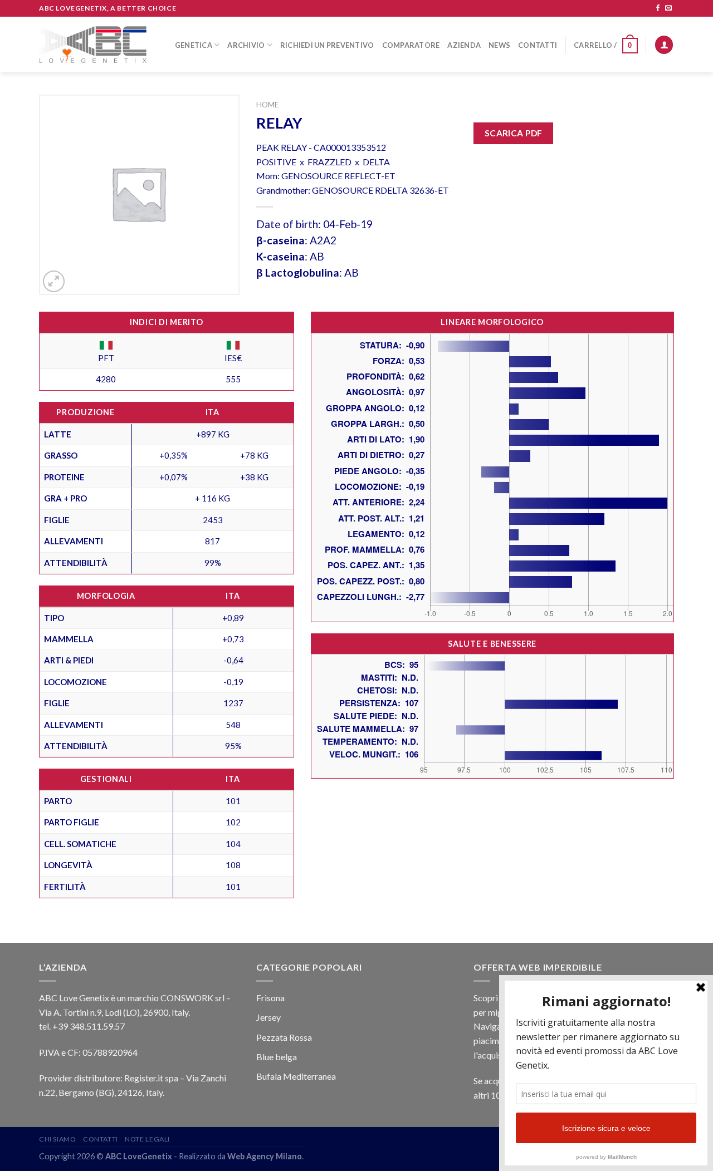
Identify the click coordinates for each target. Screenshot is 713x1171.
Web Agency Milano (264, 1156)
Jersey (268, 1017)
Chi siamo (57, 1139)
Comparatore (411, 45)
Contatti (537, 45)
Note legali (147, 1139)
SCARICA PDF (514, 133)
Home (267, 104)
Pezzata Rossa (284, 1037)
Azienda (464, 45)
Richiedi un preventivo (327, 45)
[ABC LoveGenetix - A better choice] (92, 44)
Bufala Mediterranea (296, 1076)
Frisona (270, 997)
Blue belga (276, 1056)
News (499, 45)
